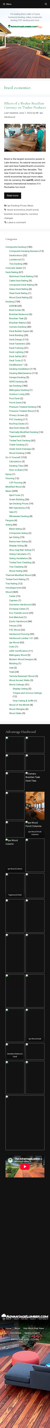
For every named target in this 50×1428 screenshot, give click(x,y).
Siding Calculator (18, 554)
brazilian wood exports (16, 214)
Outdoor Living (17, 394)
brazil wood (32, 209)
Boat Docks (15, 310)
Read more (12, 195)
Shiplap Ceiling (20, 688)
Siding (9, 524)
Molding (13, 663)
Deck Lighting (16, 352)
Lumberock (15, 259)
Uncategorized (13, 587)
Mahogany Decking (19, 390)
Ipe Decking (15, 385)
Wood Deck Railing (19, 297)
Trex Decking (15, 263)
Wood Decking (16, 453)
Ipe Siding (14, 537)
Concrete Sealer (14, 268)
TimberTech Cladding (20, 562)
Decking (10, 301)
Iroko (12, 646)
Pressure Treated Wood (21, 411)
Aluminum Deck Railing (21, 276)
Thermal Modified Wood (18, 575)
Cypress (13, 600)
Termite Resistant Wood (21, 676)
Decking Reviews (32, 1333)
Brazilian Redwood (19, 314)
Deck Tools (15, 360)
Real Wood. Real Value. (33, 1328)
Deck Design (15, 339)
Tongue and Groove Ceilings (27, 693)
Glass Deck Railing (18, 289)
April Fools (14, 495)
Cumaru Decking (17, 326)
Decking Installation (19, 369)
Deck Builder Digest (19, 331)
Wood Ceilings (16, 684)
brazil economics (16, 209)
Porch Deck (15, 402)
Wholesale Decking (19, 516)
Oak (11, 667)
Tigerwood (15, 436)
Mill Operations (17, 507)
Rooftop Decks (17, 423)
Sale (11, 512)
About (17, 1328)
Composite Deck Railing (21, 284)
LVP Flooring (15, 482)
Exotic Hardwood (18, 621)
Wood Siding (15, 570)
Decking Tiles (16, 465)
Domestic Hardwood (20, 604)
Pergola (10, 520)
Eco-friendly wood (18, 613)
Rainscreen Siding (18, 541)
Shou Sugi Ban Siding (20, 550)
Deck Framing (16, 348)
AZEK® (13, 305)
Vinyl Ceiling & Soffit (23, 700)
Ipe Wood (14, 642)
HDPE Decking (16, 381)
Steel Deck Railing (18, 293)
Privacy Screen (16, 415)
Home (8, 1328)
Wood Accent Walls (19, 680)
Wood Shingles (17, 709)
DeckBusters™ (16, 364)
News (30, 205)
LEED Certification (18, 651)
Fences (13, 625)
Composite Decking (16, 247)
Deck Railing (12, 272)
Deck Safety (15, 356)
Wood (9, 592)
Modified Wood (14, 486)
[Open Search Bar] (46, 4)
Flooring (10, 478)
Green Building (16, 499)
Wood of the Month (19, 704)
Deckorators (15, 255)
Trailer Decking (17, 444)
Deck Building (16, 335)
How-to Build (16, 470)
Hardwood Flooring (19, 634)
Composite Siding (18, 533)
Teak (11, 671)
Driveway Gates (17, 608)
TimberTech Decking (19, 440)
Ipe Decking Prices (17, 205)
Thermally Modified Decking (23, 432)
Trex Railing (12, 583)
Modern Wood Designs (21, 659)
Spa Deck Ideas (17, 427)
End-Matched (16, 617)
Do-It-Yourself (13, 457)
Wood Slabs (15, 713)
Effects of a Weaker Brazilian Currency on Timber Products (25, 105)
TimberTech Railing (15, 579)
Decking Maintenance (20, 373)
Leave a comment (16, 222)
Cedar (12, 596)
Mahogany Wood (18, 655)
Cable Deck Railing (18, 280)
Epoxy (9, 474)
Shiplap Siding (16, 545)
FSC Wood (14, 629)
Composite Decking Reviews (24, 251)
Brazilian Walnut (17, 322)
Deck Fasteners (17, 343)
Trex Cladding (16, 566)
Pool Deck (14, 398)
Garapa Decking (17, 377)
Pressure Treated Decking (22, 406)
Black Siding (15, 528)
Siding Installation (18, 558)
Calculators (15, 461)
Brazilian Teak (16, 318)
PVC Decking (15, 419)
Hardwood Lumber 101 (21, 638)
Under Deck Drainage (20, 449)
